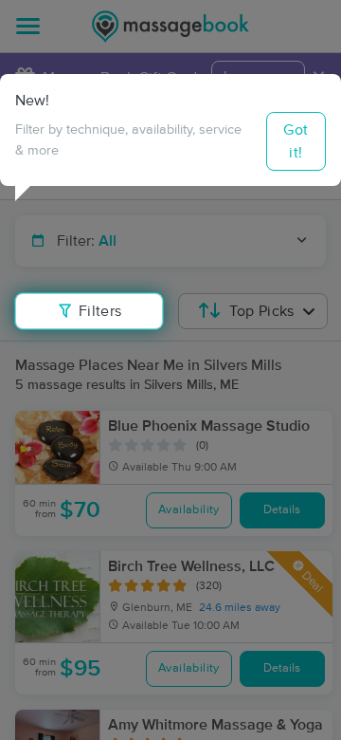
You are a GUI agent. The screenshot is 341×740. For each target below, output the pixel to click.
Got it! (295, 141)
